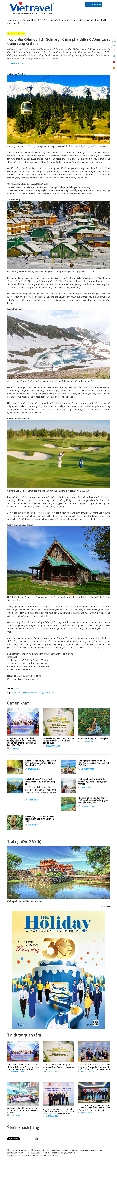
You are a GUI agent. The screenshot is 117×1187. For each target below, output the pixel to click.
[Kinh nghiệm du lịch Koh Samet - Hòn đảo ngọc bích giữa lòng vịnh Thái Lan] (68, 767)
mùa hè (97, 500)
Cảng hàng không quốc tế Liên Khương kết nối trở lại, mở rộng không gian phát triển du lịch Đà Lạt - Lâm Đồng (21, 741)
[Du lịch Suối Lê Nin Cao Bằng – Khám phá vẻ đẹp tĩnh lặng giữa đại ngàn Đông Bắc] (68, 804)
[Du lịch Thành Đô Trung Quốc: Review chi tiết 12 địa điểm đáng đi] (15, 785)
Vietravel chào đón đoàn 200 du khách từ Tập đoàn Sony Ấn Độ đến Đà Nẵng (23, 1110)
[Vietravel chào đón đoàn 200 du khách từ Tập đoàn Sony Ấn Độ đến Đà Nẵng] (23, 1094)
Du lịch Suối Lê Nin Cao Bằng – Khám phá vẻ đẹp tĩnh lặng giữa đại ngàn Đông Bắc (93, 800)
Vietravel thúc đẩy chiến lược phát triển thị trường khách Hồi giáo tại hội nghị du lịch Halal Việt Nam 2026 (58, 1111)
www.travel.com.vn (24, 669)
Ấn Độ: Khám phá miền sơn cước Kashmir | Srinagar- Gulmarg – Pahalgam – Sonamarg (49, 187)
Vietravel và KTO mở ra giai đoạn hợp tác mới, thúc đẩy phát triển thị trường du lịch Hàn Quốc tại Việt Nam (94, 1066)
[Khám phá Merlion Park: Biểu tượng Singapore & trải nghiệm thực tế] (68, 785)
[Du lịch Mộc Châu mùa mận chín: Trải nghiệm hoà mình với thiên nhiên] (15, 822)
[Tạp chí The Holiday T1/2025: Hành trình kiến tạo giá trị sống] (58, 970)
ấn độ (19, 692)
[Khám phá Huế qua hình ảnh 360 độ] (58, 872)
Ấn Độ (36, 184)
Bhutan (52, 171)
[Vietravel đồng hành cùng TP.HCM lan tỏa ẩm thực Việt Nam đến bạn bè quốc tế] (58, 722)
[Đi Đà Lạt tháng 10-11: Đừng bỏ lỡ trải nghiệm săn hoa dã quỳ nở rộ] (94, 722)
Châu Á (16, 688)
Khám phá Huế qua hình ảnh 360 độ (24, 901)
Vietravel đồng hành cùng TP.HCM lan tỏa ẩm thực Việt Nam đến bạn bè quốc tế (58, 740)
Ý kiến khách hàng (23, 1127)
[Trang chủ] (31, 8)
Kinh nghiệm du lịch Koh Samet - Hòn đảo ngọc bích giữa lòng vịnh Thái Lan (93, 762)
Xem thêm (103, 906)
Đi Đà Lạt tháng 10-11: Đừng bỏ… (93, 738)
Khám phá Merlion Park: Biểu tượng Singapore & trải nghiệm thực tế (92, 781)
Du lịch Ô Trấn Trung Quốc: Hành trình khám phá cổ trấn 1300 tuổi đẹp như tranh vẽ (40, 762)
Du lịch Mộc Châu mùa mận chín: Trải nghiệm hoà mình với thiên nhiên (40, 818)
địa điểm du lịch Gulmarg (33, 692)
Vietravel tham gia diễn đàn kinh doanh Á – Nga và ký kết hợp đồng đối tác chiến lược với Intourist (94, 1107)
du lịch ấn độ (49, 692)
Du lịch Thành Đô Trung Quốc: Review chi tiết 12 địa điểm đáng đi (40, 781)
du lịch (40, 168)
